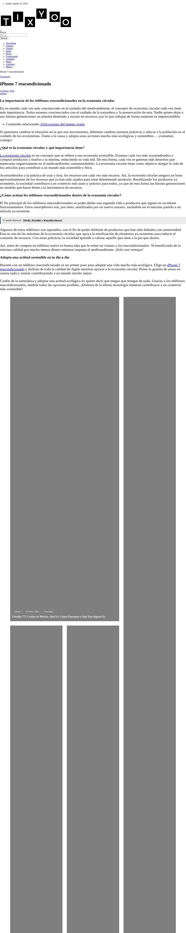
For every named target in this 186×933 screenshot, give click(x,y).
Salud (8, 51)
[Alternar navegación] (1, 30)
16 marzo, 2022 (7, 91)
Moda (8, 61)
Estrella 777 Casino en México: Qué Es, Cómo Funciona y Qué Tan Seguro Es (58, 616)
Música (9, 67)
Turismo (9, 46)
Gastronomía (12, 56)
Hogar (9, 53)
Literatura (10, 64)
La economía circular (15, 155)
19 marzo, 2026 (32, 612)
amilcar (3, 93)
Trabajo (9, 48)
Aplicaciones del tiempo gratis (62, 124)
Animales (10, 59)
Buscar (3, 32)
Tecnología (11, 43)
